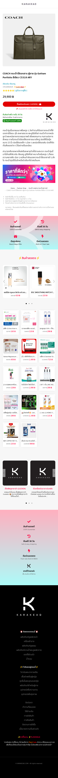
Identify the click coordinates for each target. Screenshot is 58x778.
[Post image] (15, 473)
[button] (26, 303)
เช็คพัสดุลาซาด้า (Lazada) (15, 489)
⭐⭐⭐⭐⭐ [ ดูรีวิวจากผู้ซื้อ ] (15, 90)
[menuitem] (29, 637)
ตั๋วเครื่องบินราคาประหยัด (43, 489)
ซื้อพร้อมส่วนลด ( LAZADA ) (27, 104)
